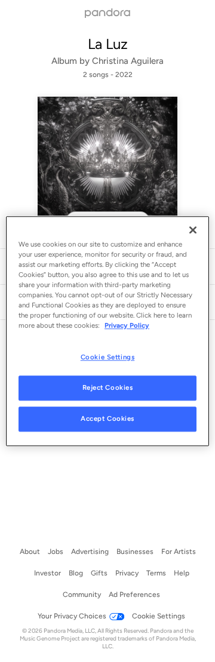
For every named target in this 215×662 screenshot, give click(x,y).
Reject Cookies (107, 387)
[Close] (193, 230)
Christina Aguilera (128, 61)
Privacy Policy (127, 325)
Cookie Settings (108, 357)
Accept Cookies (107, 418)
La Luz (108, 44)
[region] (107, 331)
